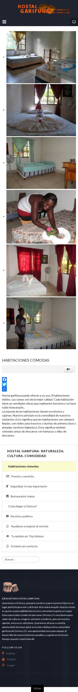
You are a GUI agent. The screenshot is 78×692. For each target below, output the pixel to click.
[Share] (39, 389)
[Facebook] (39, 379)
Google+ (11, 665)
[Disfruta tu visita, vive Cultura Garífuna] (39, 9)
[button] (68, 369)
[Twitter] (39, 384)
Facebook (10, 653)
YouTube (11, 659)
